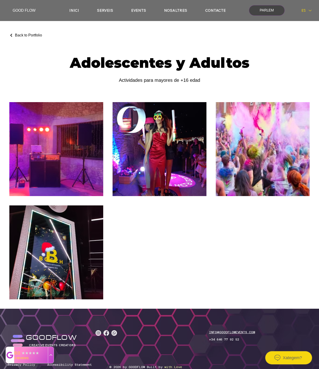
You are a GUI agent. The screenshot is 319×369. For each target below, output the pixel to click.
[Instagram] (98, 333)
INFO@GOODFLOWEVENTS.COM (232, 332)
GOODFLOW (51, 338)
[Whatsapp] (114, 333)
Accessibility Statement (69, 364)
